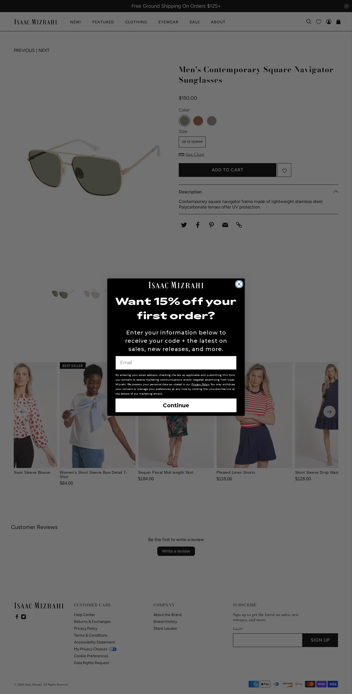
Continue (176, 405)
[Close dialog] (239, 284)
